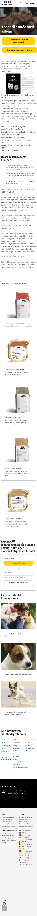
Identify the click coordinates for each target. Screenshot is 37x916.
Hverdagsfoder (7, 824)
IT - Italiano (25, 860)
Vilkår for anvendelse (9, 840)
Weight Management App (29, 748)
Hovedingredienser (8, 835)
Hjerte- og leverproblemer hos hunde (6, 759)
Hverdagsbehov (7, 819)
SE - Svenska (26, 835)
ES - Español (26, 849)
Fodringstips (6, 821)
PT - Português (27, 851)
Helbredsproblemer (8, 817)
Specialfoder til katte (8, 826)
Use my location (18, 563)
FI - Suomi (25, 853)
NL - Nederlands (27, 839)
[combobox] (18, 577)
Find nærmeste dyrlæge (18, 582)
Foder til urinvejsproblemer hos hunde (19, 762)
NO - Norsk (25, 837)
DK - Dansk (25, 833)
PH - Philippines (27, 864)
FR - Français (26, 842)
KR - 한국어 (25, 862)
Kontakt (4, 842)
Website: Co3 (6, 905)
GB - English (26, 830)
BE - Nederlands (27, 844)
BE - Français (26, 846)
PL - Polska (25, 855)
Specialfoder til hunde (26, 826)
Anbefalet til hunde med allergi (18, 41)
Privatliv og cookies (8, 838)
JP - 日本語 (25, 858)
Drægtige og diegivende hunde (17, 748)
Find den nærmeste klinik (19, 50)
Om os (4, 833)
